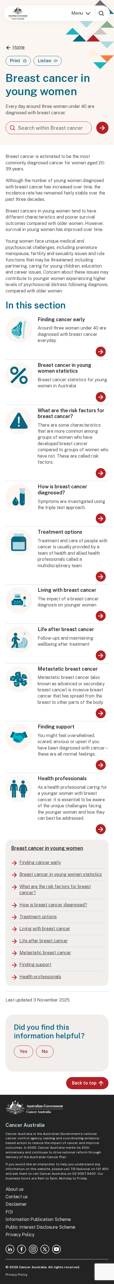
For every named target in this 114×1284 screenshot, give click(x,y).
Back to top (84, 1083)
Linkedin (10, 1249)
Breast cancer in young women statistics (64, 368)
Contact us (17, 1196)
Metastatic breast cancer (68, 669)
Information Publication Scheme (38, 1219)
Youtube (56, 1249)
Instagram (33, 1249)
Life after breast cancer (66, 629)
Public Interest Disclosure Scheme (40, 1227)
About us (15, 1189)
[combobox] (49, 128)
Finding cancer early (61, 319)
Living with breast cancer (67, 590)
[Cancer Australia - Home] (17, 13)
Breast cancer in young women (47, 848)
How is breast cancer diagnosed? (62, 490)
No (45, 1051)
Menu (77, 13)
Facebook (21, 1249)
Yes (23, 1051)
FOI (9, 1212)
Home (18, 47)
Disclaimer (16, 1204)
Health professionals (62, 778)
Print (15, 60)
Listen (44, 60)
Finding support (56, 727)
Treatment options (60, 532)
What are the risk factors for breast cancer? (71, 413)
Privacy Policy (20, 1234)
